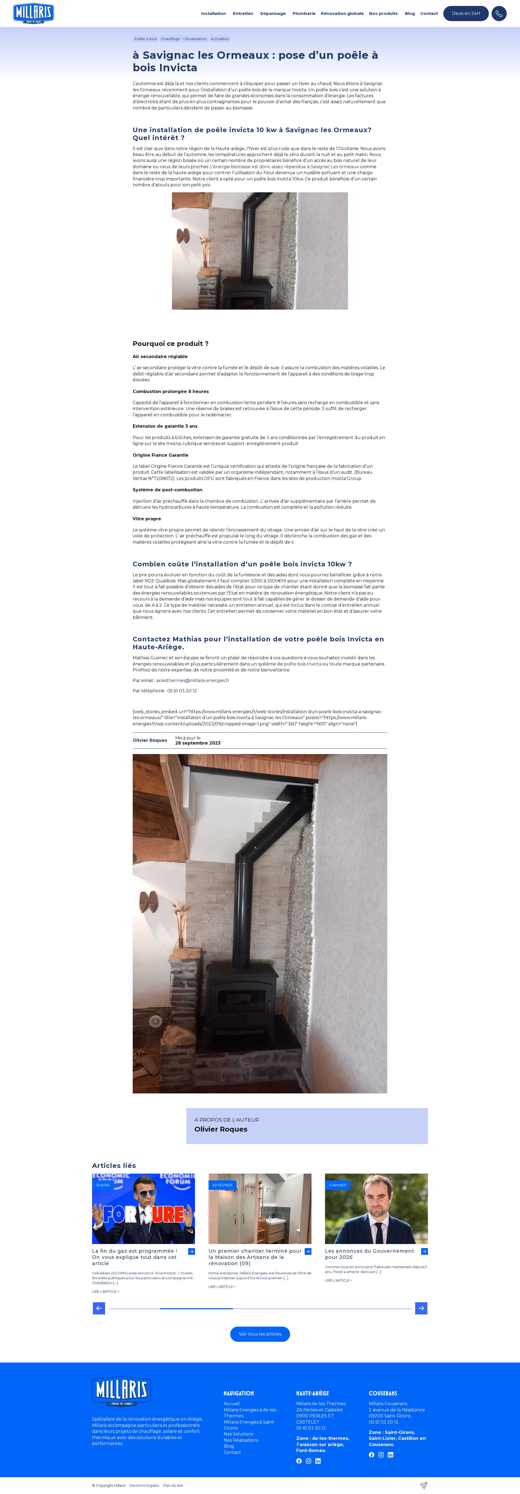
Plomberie (304, 13)
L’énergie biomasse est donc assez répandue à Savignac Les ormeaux (284, 166)
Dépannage (273, 13)
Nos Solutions (238, 1434)
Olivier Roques (150, 740)
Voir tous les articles (260, 1334)
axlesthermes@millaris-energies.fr (192, 680)
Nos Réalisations (241, 1440)
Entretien (243, 13)
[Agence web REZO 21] (423, 1485)
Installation (213, 13)
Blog (410, 13)
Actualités (220, 39)
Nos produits (383, 13)
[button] (99, 1310)
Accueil (232, 1403)
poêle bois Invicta (302, 664)
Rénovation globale (342, 13)
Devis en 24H (466, 13)
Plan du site (173, 1485)
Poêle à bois (145, 39)
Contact (429, 13)
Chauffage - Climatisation (184, 39)
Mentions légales (144, 1485)
